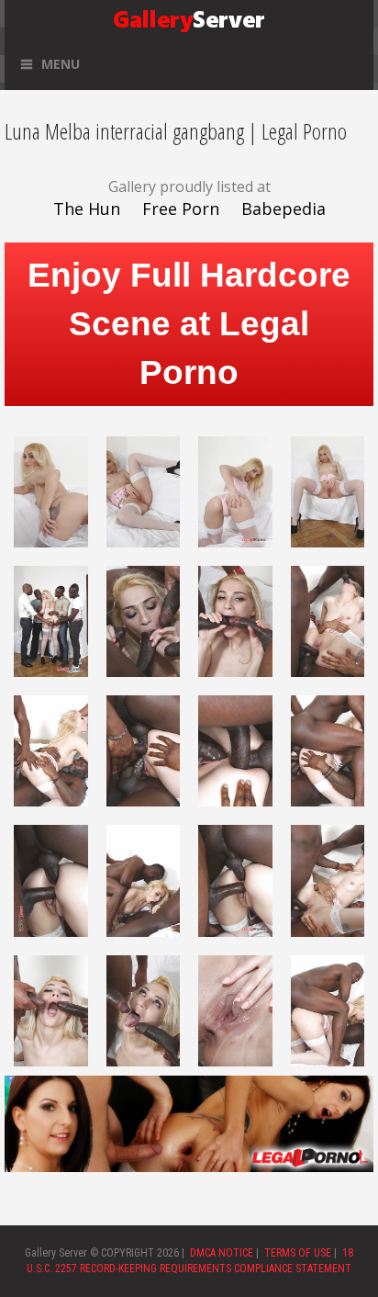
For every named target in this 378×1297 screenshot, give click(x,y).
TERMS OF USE (297, 1252)
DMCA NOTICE (221, 1252)
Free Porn (180, 208)
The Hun (86, 208)
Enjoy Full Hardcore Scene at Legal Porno (189, 323)
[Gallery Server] (189, 17)
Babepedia (283, 208)
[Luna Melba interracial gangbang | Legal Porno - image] (51, 490)
